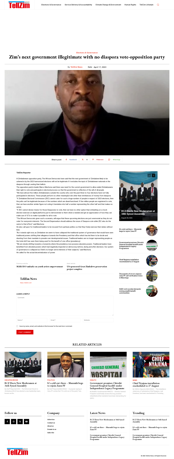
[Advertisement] (87, 27)
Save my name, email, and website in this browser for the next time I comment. (45, 326)
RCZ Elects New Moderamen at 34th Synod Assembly (138, 212)
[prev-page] (149, 175)
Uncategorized (11, 380)
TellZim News (77, 67)
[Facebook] (7, 421)
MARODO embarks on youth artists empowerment (39, 266)
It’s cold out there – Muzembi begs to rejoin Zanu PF (130, 230)
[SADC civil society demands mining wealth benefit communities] (152, 291)
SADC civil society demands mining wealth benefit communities (130, 291)
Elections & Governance (87, 53)
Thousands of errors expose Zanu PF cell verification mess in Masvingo (131, 276)
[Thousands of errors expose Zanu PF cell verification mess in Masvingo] (152, 276)
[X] (20, 421)
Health (93, 380)
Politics (51, 380)
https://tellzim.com (25, 283)
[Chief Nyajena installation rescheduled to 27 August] (152, 260)
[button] (158, 4)
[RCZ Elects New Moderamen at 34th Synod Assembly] (138, 196)
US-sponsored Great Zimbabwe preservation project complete (87, 267)
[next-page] (153, 175)
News (135, 380)
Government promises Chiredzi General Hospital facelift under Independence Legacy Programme (131, 245)
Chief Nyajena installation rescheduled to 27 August (129, 261)
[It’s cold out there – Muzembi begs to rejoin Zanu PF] (152, 230)
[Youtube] (26, 421)
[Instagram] (13, 421)
